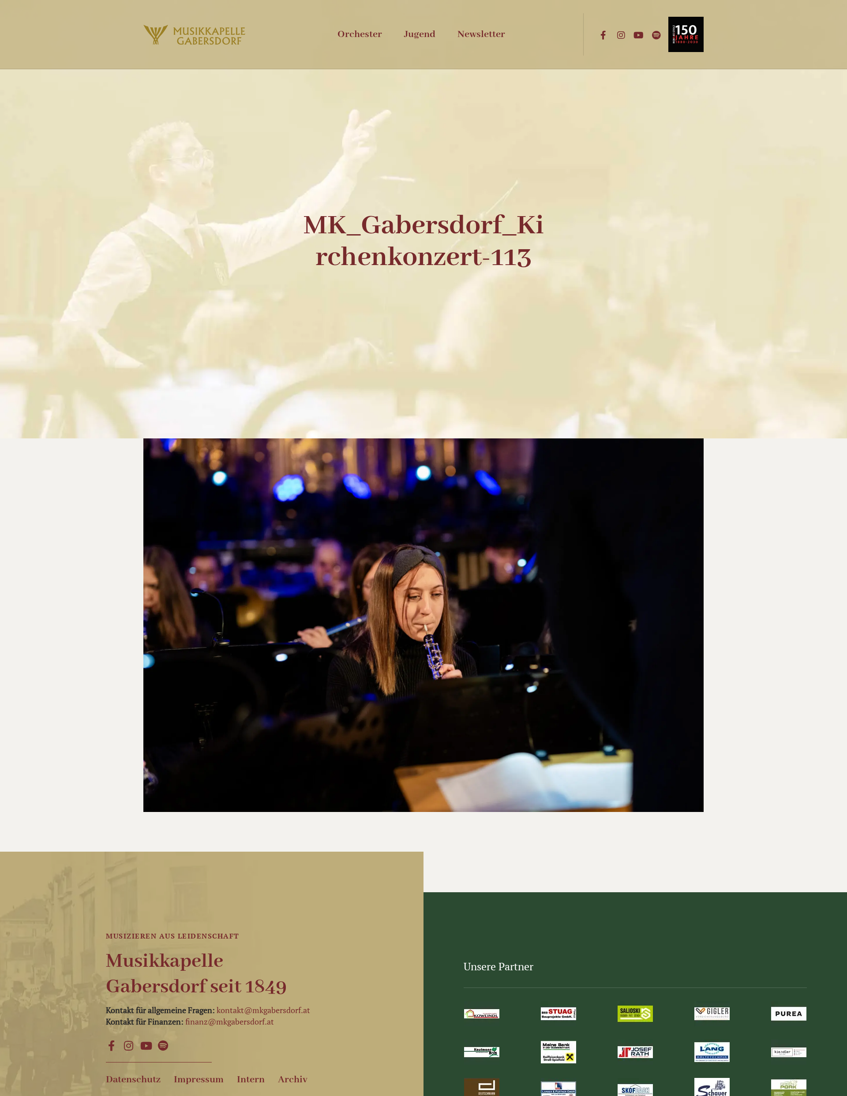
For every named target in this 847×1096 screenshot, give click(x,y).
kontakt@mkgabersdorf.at (263, 1010)
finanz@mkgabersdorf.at (229, 1021)
